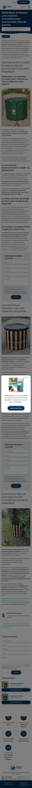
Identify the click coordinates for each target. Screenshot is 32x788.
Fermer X (26, 377)
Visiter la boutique (16, 408)
